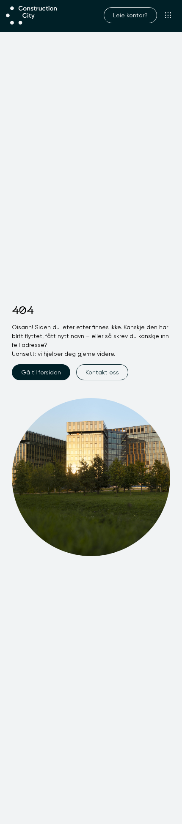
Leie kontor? (130, 15)
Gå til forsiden (41, 372)
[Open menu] (168, 15)
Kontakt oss (102, 372)
